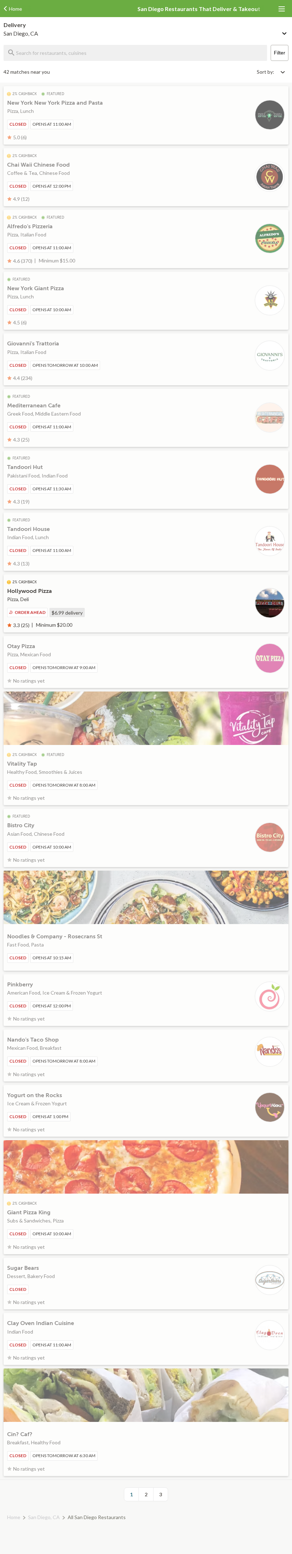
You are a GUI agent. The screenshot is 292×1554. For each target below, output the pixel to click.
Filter (279, 53)
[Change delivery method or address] (284, 32)
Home (13, 1517)
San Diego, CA (44, 1517)
